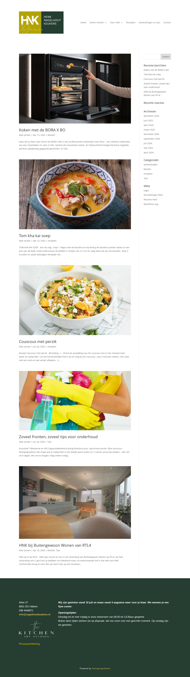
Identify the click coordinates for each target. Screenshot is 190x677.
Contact (167, 22)
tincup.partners (101, 668)
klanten (51, 135)
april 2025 (149, 125)
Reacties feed (150, 199)
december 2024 (151, 134)
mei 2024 (148, 147)
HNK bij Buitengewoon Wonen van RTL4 (55, 545)
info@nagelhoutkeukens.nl (34, 614)
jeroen (27, 135)
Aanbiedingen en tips (149, 22)
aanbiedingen (150, 164)
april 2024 (149, 152)
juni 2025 (148, 120)
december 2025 (151, 115)
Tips (49, 441)
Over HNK (115, 22)
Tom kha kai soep (34, 235)
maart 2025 (149, 129)
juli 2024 (148, 143)
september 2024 (152, 138)
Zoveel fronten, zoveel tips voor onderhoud (58, 436)
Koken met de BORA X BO (42, 130)
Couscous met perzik (38, 341)
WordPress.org (151, 204)
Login (146, 190)
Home (83, 22)
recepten (52, 240)
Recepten (131, 22)
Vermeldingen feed (153, 194)
